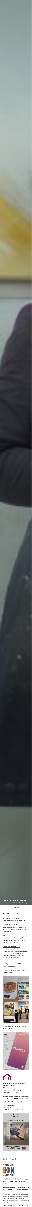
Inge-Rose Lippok (15, 900)
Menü (17, 907)
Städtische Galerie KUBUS (11, 947)
